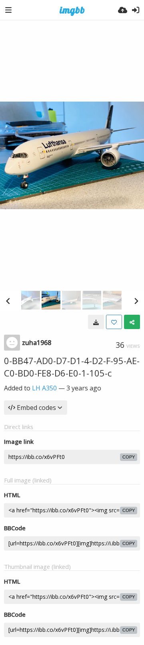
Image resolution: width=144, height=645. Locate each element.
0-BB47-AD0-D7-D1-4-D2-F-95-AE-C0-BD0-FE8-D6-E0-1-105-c (72, 367)
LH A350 (44, 388)
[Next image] (136, 301)
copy (128, 457)
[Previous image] (8, 301)
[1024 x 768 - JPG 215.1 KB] (96, 322)
